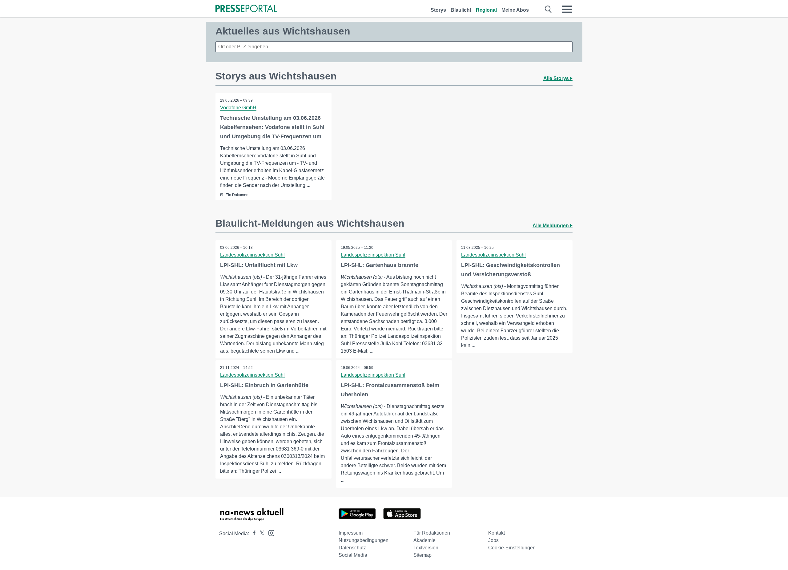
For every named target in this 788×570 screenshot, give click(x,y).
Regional (486, 10)
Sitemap (422, 555)
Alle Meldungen (551, 225)
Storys (438, 10)
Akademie (424, 540)
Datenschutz (352, 547)
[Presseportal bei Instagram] (269, 532)
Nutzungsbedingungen (363, 540)
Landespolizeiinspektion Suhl (252, 254)
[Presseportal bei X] (260, 533)
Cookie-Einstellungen (512, 547)
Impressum (351, 533)
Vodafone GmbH (238, 107)
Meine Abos (515, 10)
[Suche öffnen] (548, 9)
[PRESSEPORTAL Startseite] (246, 9)
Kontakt (496, 533)
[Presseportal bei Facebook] (252, 533)
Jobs (493, 540)
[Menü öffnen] (567, 9)
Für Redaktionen (431, 533)
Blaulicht (461, 10)
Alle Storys (556, 78)
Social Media (353, 555)
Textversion (425, 547)
